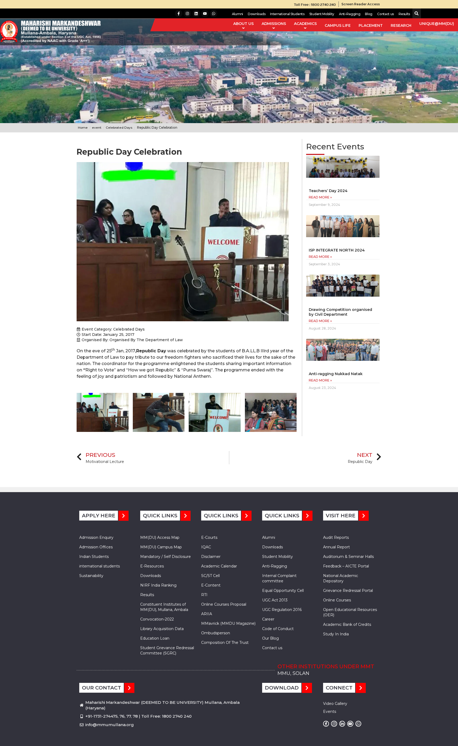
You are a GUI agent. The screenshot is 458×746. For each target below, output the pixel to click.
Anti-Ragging (349, 14)
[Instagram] (187, 13)
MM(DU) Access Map (159, 537)
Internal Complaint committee (279, 578)
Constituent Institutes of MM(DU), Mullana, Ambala (164, 607)
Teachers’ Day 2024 (328, 190)
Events (329, 711)
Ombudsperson (215, 633)
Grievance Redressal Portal (348, 590)
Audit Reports (336, 537)
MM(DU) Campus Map (161, 547)
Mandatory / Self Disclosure (165, 556)
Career (268, 619)
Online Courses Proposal (223, 604)
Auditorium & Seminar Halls (348, 556)
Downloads (256, 14)
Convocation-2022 (157, 619)
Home (83, 127)
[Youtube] (205, 13)
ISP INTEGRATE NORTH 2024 (337, 250)
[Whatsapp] (213, 13)
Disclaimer (211, 556)
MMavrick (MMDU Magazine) (228, 623)
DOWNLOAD (282, 688)
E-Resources (152, 566)
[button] (415, 13)
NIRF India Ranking (158, 585)
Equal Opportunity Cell (283, 590)
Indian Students (94, 556)
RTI (204, 594)
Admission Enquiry (96, 537)
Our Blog (270, 638)
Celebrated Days (129, 329)
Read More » (320, 197)
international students (99, 566)
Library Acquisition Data (162, 628)
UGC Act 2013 (275, 600)
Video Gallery (335, 703)
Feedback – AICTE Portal (346, 566)
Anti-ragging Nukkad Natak (336, 373)
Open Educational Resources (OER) (350, 612)
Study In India (336, 634)
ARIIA (206, 613)
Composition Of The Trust (225, 642)
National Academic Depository (340, 578)
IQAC (206, 547)
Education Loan (154, 638)
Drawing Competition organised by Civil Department (340, 312)
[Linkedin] (196, 13)
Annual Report (336, 547)
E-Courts (209, 537)
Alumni (237, 14)
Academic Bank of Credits (347, 624)
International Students (287, 14)
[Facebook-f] (178, 13)
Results (404, 14)
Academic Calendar (219, 566)
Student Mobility (321, 14)
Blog (368, 14)
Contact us (385, 14)
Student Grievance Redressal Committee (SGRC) (167, 650)
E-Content (211, 585)
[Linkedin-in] (342, 724)
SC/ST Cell (210, 575)
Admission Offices (96, 547)
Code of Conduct (278, 628)
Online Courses (337, 600)
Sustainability (91, 575)
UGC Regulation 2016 (282, 609)
